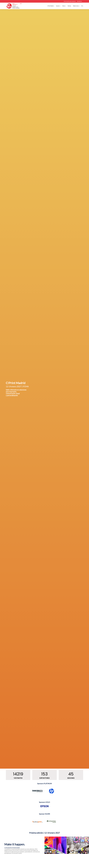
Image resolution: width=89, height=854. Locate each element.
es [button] (81, 5)
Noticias (69, 5)
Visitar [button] (63, 5)
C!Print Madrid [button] (50, 5)
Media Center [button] (76, 5)
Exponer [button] (58, 5)
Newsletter (79, 1)
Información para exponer (70, 1)
